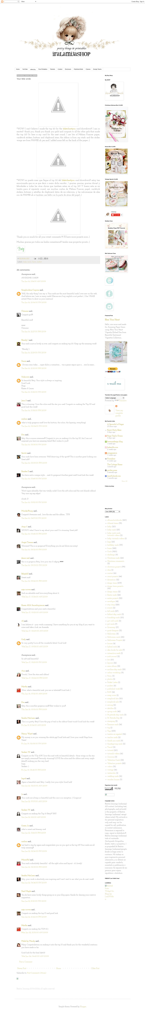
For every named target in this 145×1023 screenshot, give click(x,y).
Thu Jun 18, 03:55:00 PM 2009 (34, 710)
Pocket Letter (112, 682)
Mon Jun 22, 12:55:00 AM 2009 (34, 933)
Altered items (112, 523)
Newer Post (21, 968)
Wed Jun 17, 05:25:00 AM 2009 (34, 613)
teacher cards (112, 737)
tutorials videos (113, 754)
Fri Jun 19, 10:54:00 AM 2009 (33, 725)
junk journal (112, 657)
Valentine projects (114, 763)
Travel (109, 747)
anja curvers (26, 590)
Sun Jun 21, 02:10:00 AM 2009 (34, 786)
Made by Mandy (28, 941)
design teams (112, 592)
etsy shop (111, 605)
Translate (122, 401)
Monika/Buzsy (27, 511)
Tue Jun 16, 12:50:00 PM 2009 (33, 368)
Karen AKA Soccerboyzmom (33, 605)
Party (109, 676)
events (109, 608)
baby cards (27, 262)
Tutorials (52, 69)
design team (112, 583)
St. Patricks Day (113, 718)
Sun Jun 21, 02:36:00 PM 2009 (34, 851)
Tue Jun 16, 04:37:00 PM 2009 (33, 518)
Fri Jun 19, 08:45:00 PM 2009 (33, 770)
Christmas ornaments (115, 561)
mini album (112, 666)
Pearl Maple (26, 891)
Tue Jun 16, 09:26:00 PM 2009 (34, 581)
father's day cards (114, 614)
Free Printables (42, 69)
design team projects (115, 586)
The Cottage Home (114, 465)
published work (113, 689)
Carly (23, 639)
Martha (24, 687)
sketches (110, 708)
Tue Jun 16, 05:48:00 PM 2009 (34, 534)
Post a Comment (25, 962)
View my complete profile (119, 413)
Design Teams (97, 69)
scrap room (111, 695)
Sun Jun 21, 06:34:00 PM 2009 (34, 883)
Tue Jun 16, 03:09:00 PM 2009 (34, 463)
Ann (23, 671)
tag (108, 728)
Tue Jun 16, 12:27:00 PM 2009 (33, 332)
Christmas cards (113, 558)
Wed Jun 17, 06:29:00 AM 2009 (34, 631)
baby (109, 527)
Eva (23, 435)
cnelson (24, 419)
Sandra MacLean (28, 718)
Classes (88, 69)
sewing (110, 705)
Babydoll (24, 574)
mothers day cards (114, 670)
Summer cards (112, 725)
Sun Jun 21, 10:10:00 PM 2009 (33, 901)
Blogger (83, 1007)
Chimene (25, 311)
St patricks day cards (115, 715)
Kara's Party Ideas (114, 430)
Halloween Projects (114, 640)
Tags (109, 731)
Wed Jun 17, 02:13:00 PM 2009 (34, 662)
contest (39, 262)
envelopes (111, 601)
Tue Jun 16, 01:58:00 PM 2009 (33, 411)
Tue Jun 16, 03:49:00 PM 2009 (34, 479)
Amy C (24, 527)
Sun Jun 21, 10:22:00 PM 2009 (33, 917)
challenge (111, 555)
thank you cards (113, 741)
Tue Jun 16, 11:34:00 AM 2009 (33, 282)
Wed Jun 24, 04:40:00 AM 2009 (35, 956)
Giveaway (111, 627)
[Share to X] (43, 258)
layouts (110, 663)
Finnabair (111, 459)
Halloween (111, 634)
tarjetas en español (114, 734)
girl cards (110, 624)
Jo (22, 794)
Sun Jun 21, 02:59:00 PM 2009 (34, 867)
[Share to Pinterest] (47, 258)
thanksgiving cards (114, 744)
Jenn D (24, 401)
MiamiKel (25, 860)
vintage (110, 770)
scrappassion (112, 453)
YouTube (25, 69)
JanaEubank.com (114, 476)
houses (110, 644)
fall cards (110, 611)
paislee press (112, 470)
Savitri (24, 453)
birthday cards (113, 545)
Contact (60, 69)
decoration (111, 580)
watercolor (111, 773)
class (109, 570)
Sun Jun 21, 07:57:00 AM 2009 (34, 802)
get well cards (112, 621)
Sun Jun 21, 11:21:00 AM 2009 (33, 817)
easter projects (112, 598)
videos (109, 767)
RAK (109, 692)
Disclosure (68, 69)
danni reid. (25, 558)
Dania (23, 361)
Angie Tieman (27, 542)
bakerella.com (112, 447)
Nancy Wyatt (27, 734)
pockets (110, 686)
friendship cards (113, 618)
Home (18, 69)
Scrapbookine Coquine (30, 290)
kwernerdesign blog (115, 442)
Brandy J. (25, 340)
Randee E (25, 471)
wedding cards (113, 776)
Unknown (25, 377)
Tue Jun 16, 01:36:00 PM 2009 (33, 392)
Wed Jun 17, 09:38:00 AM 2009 (34, 647)
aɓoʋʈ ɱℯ (33, 69)
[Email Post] (35, 258)
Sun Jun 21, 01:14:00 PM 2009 (33, 833)
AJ (22, 621)
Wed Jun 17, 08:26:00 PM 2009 (34, 678)
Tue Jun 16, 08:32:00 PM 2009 (34, 550)
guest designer (112, 631)
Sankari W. (25, 752)
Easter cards (112, 595)
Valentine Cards (113, 760)
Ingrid (23, 779)
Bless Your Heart (112, 320)
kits (108, 660)
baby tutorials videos (115, 539)
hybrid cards (112, 647)
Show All (124, 481)
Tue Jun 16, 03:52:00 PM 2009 (34, 503)
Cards (34, 262)
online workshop (114, 673)
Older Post (95, 968)
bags (109, 542)
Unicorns (110, 757)
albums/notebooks (114, 520)
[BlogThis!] (41, 258)
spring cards (112, 712)
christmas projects (114, 567)
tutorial (110, 750)
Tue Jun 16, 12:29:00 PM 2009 (33, 353)
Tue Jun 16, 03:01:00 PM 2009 (33, 445)
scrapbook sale (113, 702)
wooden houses (113, 780)
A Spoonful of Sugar (115, 424)
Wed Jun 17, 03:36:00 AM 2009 (34, 597)
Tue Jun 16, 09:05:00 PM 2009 (34, 565)
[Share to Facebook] (45, 258)
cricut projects (112, 576)
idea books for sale (114, 650)
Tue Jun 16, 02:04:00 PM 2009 (34, 426)
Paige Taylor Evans (114, 436)
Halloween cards (113, 637)
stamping (111, 721)
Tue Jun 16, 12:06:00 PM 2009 (33, 303)
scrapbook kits (113, 699)
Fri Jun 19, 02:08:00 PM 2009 (33, 744)
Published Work (78, 69)
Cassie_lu (25, 826)
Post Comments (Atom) (36, 973)
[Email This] (39, 258)
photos (110, 679)
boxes (109, 548)
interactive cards (113, 653)
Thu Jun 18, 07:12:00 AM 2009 (34, 694)
